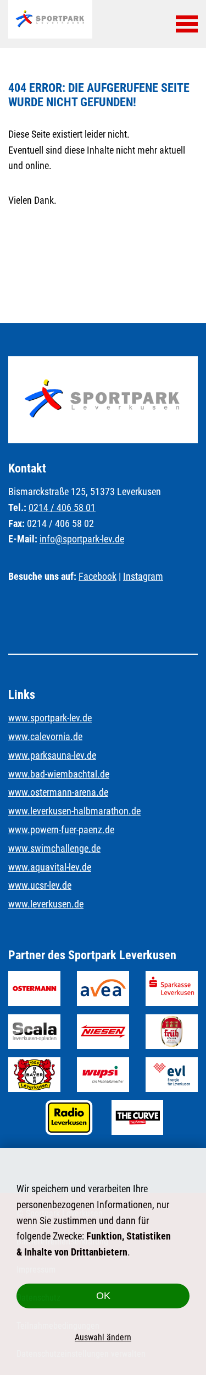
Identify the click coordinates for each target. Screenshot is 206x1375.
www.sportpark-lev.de (50, 718)
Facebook (97, 576)
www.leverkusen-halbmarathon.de (74, 811)
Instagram (143, 576)
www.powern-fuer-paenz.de (61, 829)
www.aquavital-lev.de (49, 867)
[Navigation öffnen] (187, 23)
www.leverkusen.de (45, 904)
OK (103, 1295)
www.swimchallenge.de (54, 848)
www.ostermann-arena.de (58, 792)
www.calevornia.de (45, 736)
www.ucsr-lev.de (39, 885)
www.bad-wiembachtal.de (58, 774)
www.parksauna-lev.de (52, 755)
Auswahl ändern (103, 1337)
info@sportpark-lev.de (82, 539)
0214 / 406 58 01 (62, 507)
